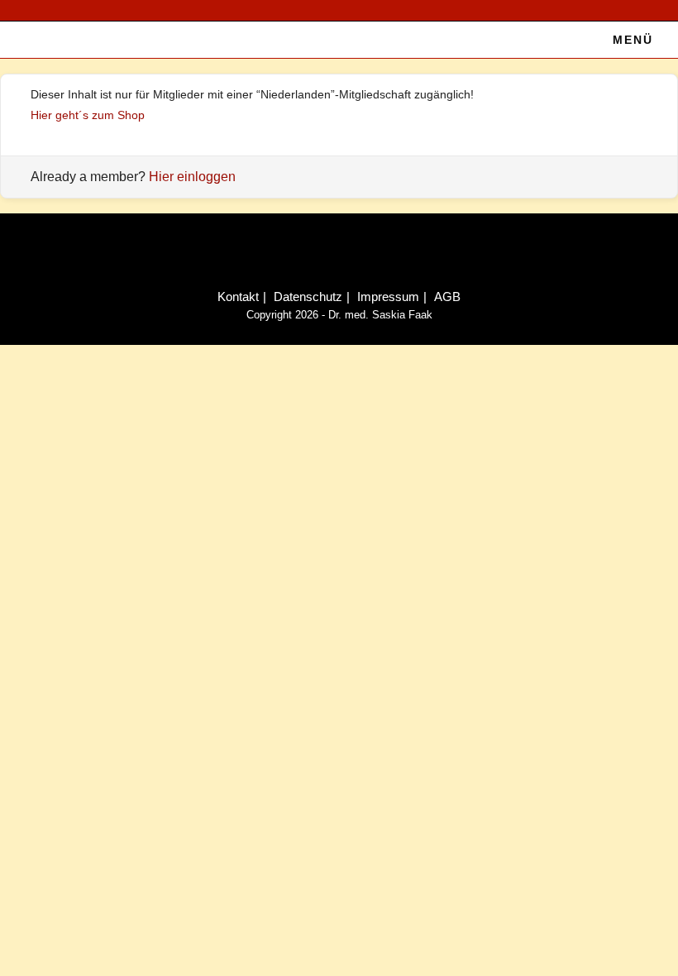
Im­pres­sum (388, 296)
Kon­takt (238, 296)
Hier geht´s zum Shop (88, 115)
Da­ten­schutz (308, 296)
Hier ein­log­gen (192, 177)
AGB (447, 296)
